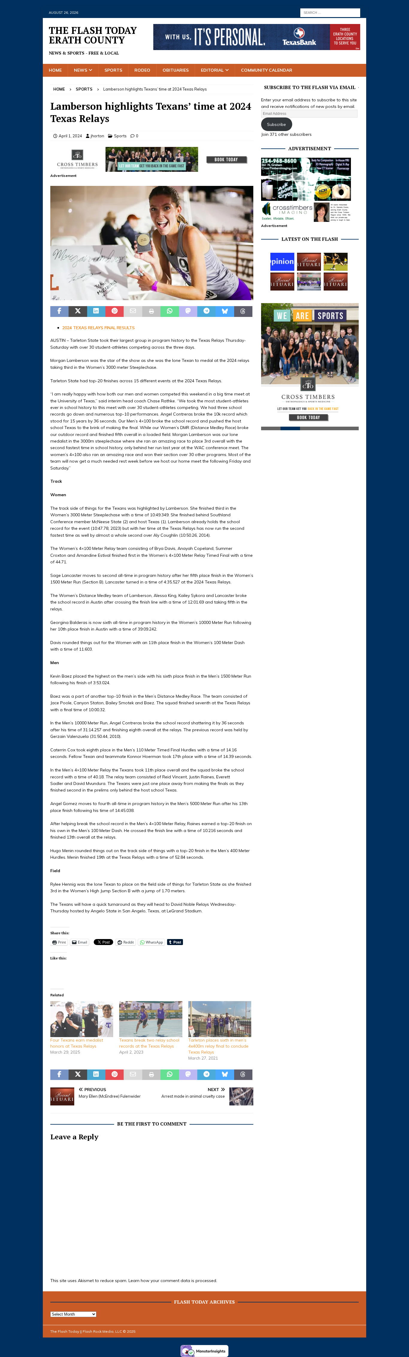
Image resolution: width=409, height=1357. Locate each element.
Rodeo (142, 70)
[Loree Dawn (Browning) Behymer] (282, 282)
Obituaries (176, 70)
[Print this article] (151, 311)
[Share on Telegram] (206, 311)
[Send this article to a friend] (133, 311)
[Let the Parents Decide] (282, 262)
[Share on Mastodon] (188, 311)
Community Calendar (266, 70)
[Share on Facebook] (59, 311)
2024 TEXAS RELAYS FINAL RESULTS (98, 327)
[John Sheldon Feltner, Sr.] (336, 282)
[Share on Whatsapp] (169, 311)
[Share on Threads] (243, 311)
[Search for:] (330, 12)
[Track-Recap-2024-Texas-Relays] (151, 297)
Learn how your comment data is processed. (172, 1280)
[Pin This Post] (114, 311)
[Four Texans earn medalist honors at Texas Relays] (81, 1019)
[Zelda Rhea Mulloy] (309, 262)
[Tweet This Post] (78, 311)
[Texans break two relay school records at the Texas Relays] (150, 1019)
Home (55, 70)
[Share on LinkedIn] (96, 311)
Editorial (212, 70)
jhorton (97, 135)
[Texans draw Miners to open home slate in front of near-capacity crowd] (336, 262)
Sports (113, 70)
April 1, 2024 (70, 135)
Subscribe (276, 124)
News (80, 70)
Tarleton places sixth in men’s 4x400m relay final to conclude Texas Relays (218, 1046)
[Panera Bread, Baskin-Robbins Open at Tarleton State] (309, 282)
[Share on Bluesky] (225, 311)
